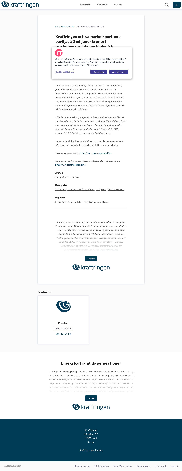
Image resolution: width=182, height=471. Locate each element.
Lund (98, 189)
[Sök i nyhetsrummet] (167, 5)
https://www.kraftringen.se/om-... (70, 164)
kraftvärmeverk (74, 189)
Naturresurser (74, 177)
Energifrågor (61, 177)
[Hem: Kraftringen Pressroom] (20, 4)
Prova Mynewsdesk (122, 466)
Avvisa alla (99, 72)
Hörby (92, 189)
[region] (92, 63)
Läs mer (91, 258)
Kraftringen (60, 189)
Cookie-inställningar (64, 72)
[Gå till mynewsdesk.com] (13, 466)
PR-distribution (101, 466)
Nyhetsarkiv (85, 4)
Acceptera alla (119, 72)
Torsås (64, 202)
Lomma (120, 189)
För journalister (143, 466)
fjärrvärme (112, 189)
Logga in (175, 466)
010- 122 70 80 (63, 333)
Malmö (105, 202)
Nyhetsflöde (161, 466)
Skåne (58, 202)
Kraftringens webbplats (91, 450)
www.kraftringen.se (109, 249)
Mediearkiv (102, 4)
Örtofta (85, 189)
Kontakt (118, 4)
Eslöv (103, 189)
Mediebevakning (82, 466)
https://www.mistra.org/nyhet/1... (95, 152)
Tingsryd (72, 202)
